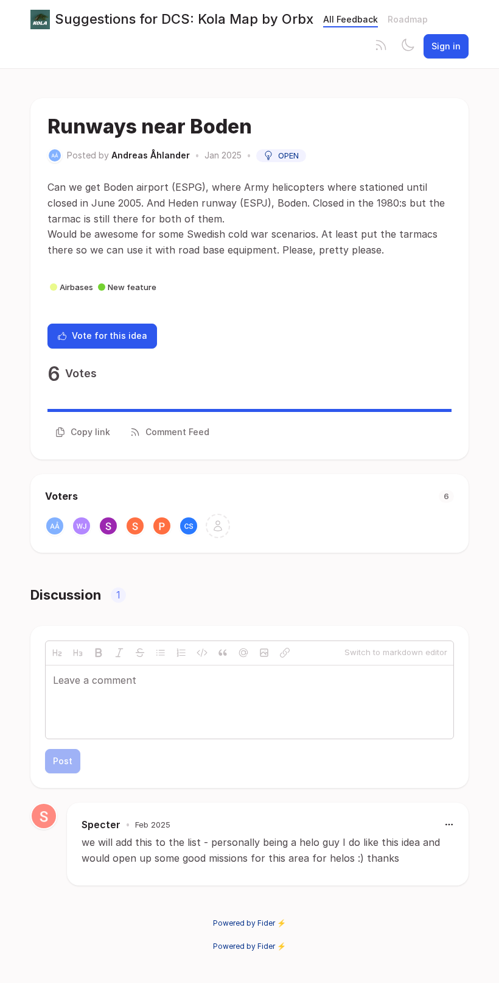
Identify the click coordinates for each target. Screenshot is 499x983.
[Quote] (223, 653)
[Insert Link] (285, 653)
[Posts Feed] (381, 46)
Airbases (76, 287)
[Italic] (119, 653)
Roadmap (408, 19)
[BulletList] (161, 653)
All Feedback (350, 19)
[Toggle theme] (408, 46)
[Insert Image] (264, 653)
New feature (132, 287)
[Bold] (98, 653)
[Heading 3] (78, 653)
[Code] (202, 653)
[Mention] (243, 653)
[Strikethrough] (140, 653)
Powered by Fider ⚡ (249, 923)
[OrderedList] (181, 653)
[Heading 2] (57, 653)
